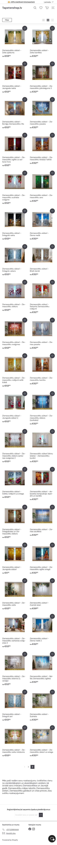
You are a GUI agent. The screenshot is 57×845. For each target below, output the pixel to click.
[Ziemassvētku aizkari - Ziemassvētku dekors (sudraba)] (42, 408)
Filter (7, 20)
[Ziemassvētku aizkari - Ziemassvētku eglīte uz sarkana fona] (14, 149)
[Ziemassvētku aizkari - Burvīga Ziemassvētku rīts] (14, 113)
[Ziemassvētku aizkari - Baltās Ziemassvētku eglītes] (42, 667)
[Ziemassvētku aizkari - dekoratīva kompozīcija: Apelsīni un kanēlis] (42, 484)
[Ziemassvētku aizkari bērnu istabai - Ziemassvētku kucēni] (42, 446)
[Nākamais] (32, 767)
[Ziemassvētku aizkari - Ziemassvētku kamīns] (42, 369)
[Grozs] (47, 8)
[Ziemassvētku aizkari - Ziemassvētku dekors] (14, 295)
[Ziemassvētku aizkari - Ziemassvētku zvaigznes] (14, 333)
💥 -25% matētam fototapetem (21, 2)
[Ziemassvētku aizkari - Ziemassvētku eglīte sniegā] (42, 558)
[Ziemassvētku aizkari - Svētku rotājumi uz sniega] (14, 483)
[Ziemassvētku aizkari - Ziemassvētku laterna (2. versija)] (14, 668)
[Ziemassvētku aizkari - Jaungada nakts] (14, 77)
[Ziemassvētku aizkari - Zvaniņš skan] (42, 594)
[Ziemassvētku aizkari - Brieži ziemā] (42, 260)
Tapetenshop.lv (12, 7)
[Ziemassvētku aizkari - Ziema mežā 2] (42, 630)
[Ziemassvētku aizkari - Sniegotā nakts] (14, 224)
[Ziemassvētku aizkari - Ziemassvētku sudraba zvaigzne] (14, 187)
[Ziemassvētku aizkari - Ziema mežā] (42, 224)
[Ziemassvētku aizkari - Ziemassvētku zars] (42, 186)
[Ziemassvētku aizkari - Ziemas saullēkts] (42, 520)
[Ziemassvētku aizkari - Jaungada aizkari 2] (14, 407)
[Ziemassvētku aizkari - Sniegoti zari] (14, 705)
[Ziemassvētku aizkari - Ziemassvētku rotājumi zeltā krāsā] (14, 370)
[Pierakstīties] (41, 815)
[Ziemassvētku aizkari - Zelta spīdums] (14, 42)
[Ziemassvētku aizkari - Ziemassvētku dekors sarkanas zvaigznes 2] (14, 446)
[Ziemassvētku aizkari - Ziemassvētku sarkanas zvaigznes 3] (14, 631)
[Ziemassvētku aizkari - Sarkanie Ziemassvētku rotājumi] (42, 296)
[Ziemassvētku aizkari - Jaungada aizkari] (14, 558)
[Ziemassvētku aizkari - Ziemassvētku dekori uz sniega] (42, 741)
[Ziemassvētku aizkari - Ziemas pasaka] (42, 333)
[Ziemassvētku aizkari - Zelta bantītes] (42, 42)
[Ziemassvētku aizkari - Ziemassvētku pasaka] (42, 113)
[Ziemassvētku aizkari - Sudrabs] (42, 705)
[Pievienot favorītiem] (24, 28)
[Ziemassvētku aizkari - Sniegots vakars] (14, 260)
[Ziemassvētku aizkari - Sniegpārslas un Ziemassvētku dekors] (14, 521)
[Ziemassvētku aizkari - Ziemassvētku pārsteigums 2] (42, 77)
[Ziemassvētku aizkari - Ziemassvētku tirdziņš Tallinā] (42, 148)
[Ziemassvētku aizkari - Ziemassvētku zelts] (14, 594)
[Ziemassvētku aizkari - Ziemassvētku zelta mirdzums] (14, 741)
